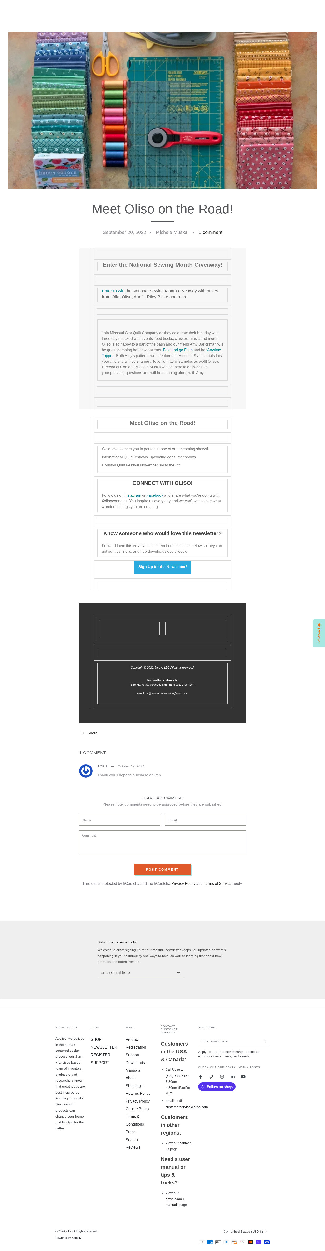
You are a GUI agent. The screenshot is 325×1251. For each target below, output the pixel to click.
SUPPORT (100, 1063)
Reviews (133, 1147)
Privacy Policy (183, 883)
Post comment (162, 869)
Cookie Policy (137, 1109)
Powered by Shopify (68, 1238)
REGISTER (100, 1055)
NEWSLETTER (104, 1047)
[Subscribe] (180, 972)
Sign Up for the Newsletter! (162, 567)
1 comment (210, 232)
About (131, 1078)
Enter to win (113, 291)
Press (130, 1132)
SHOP (96, 1039)
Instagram (132, 495)
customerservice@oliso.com (187, 1107)
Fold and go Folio (178, 350)
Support (132, 1055)
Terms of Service (218, 883)
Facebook (154, 495)
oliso (69, 1231)
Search (132, 1140)
